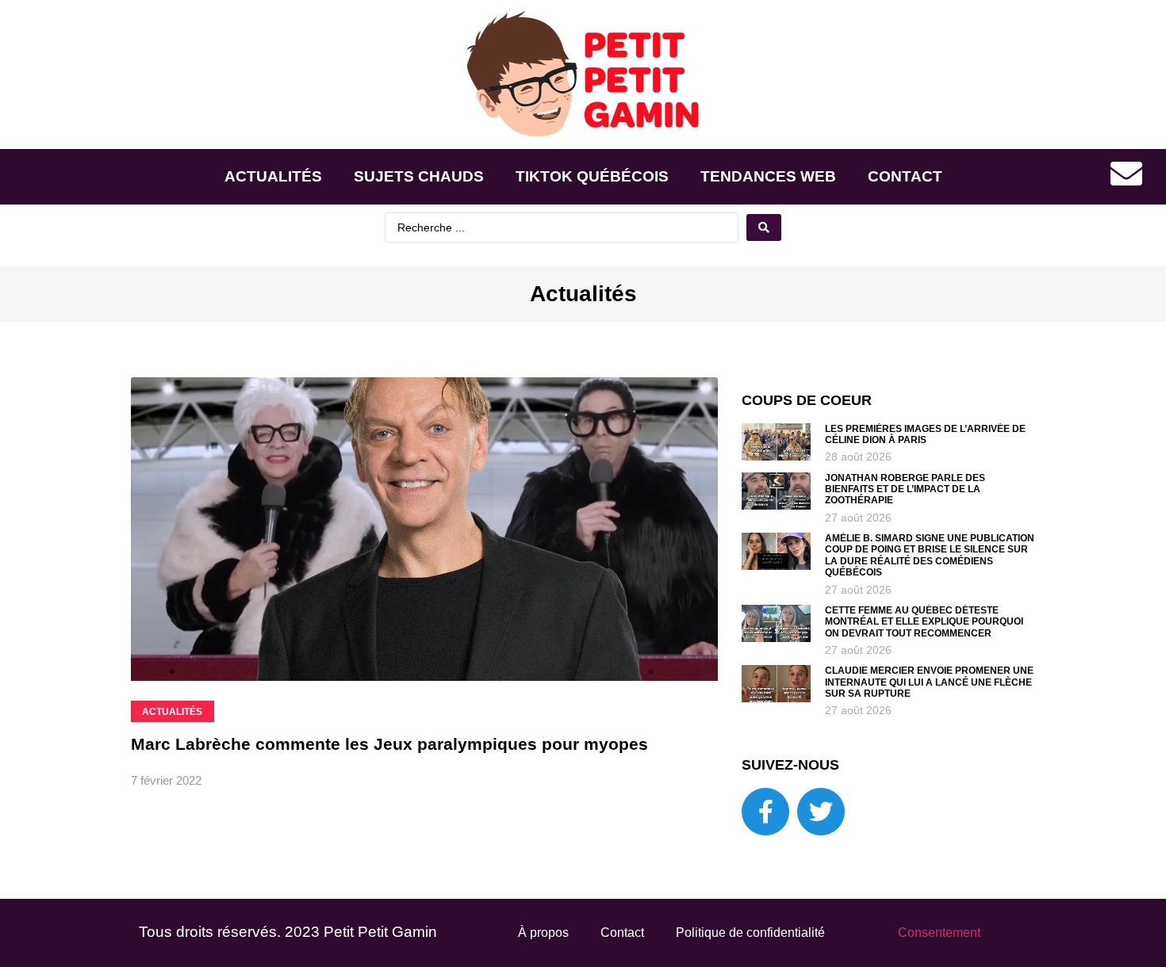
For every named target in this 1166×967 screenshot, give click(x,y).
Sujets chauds (419, 176)
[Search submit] (763, 227)
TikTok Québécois (592, 176)
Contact (905, 176)
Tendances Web (768, 176)
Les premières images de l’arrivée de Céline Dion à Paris (925, 434)
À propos (543, 932)
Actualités (273, 176)
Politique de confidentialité (750, 932)
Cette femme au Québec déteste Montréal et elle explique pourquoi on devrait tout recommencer (924, 622)
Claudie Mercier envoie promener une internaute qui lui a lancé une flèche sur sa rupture (929, 682)
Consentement (939, 932)
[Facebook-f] (765, 811)
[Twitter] (821, 811)
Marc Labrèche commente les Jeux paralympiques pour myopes (389, 744)
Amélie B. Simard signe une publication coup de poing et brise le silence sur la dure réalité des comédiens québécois (929, 555)
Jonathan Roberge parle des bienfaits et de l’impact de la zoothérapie (905, 489)
